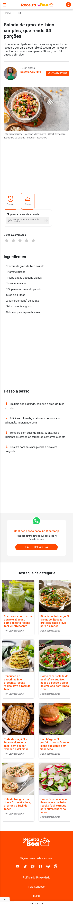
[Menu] (5, 5)
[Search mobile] (68, 4)
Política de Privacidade (36, 877)
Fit (19, 13)
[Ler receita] (10, 220)
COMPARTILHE (59, 73)
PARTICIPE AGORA (36, 547)
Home (7, 13)
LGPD (36, 895)
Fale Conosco (36, 886)
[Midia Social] (17, 866)
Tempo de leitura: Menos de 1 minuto (27, 221)
